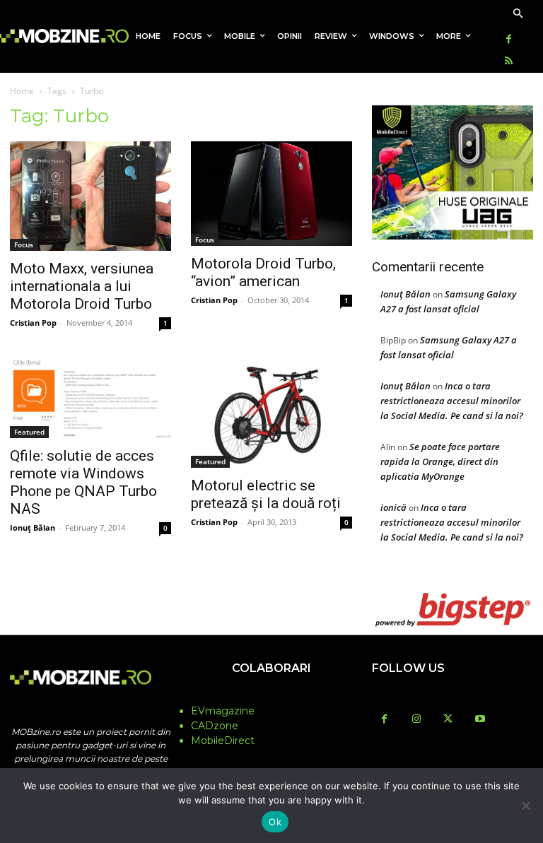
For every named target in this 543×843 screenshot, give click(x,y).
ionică (393, 507)
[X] (448, 719)
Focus (23, 244)
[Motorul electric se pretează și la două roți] (271, 413)
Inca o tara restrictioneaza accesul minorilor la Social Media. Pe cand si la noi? (451, 400)
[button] (517, 14)
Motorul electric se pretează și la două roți (266, 494)
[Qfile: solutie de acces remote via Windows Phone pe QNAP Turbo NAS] (90, 398)
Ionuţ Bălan (32, 527)
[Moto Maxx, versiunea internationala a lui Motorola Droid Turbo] (90, 196)
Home (22, 91)
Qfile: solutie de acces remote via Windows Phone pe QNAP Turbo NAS (83, 482)
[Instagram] (416, 719)
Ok (275, 821)
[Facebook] (508, 40)
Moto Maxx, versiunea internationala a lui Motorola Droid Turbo (81, 286)
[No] (525, 805)
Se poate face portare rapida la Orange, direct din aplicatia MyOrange (440, 461)
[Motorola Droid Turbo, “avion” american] (271, 193)
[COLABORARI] (271, 696)
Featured (29, 432)
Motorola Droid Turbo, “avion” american (263, 272)
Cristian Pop (33, 322)
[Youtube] (479, 719)
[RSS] (508, 61)
